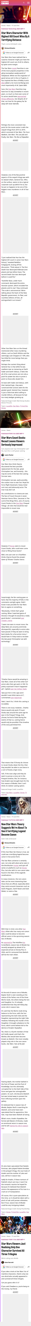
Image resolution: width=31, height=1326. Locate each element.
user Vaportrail (16, 698)
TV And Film (24, 406)
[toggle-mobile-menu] (28, 3)
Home (3, 25)
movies (16, 865)
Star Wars (11, 89)
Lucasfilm (9, 406)
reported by (8, 942)
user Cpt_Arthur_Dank (19, 689)
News (8, 25)
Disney (3, 408)
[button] (28, 53)
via (24, 942)
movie (14, 68)
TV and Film (15, 25)
